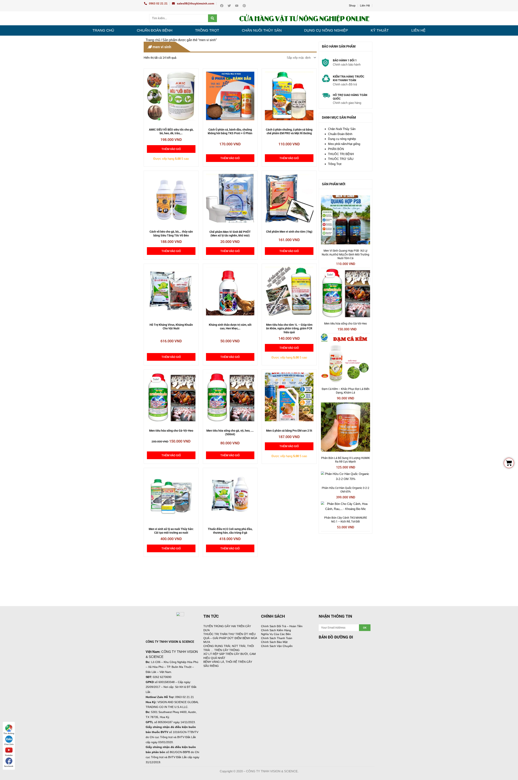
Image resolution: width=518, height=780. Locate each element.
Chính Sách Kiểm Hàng (276, 630)
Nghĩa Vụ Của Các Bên (276, 634)
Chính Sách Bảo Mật (274, 642)
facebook (8, 766)
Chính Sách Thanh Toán (276, 638)
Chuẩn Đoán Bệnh (154, 30)
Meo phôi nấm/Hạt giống (344, 144)
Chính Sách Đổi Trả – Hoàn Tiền (282, 626)
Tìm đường (8, 733)
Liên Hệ (365, 5)
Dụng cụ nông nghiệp (326, 30)
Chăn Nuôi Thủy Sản (262, 30)
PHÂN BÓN (336, 149)
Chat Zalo (9, 744)
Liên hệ (418, 30)
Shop (352, 5)
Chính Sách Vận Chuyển (277, 646)
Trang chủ (153, 40)
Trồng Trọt (207, 30)
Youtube (9, 755)
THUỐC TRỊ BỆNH (341, 154)
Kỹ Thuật (380, 30)
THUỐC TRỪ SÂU (340, 159)
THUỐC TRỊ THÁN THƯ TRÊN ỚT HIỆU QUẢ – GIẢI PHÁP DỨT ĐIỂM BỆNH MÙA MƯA (230, 638)
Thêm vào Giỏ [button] (171, 149)
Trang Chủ (103, 30)
